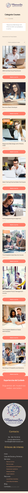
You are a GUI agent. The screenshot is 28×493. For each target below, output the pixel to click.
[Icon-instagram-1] (10, 393)
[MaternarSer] (14, 5)
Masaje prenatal (10, 471)
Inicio (6, 454)
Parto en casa (9, 464)
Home (6, 18)
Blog (5, 484)
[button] (14, 77)
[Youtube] (17, 393)
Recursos (7, 476)
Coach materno (10, 474)
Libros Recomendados (12, 481)
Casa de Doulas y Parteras (13, 456)
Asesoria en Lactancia (12, 469)
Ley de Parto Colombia (12, 479)
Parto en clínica (10, 461)
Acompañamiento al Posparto (14, 466)
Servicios (7, 459)
